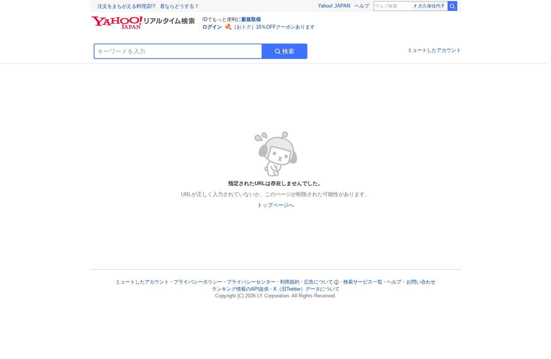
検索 (288, 51)
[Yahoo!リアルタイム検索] (144, 18)
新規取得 (251, 19)
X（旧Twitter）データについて (306, 289)
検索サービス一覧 (362, 282)
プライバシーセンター (251, 282)
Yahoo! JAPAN (334, 6)
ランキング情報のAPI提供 (240, 289)
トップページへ (275, 205)
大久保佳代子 (431, 6)
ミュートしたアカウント (434, 50)
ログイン (212, 27)
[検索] (452, 6)
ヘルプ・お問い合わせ (411, 282)
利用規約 (289, 282)
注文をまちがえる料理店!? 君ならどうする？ (148, 6)
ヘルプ (362, 6)
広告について (318, 282)
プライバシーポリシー (198, 282)
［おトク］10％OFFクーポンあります (273, 27)
